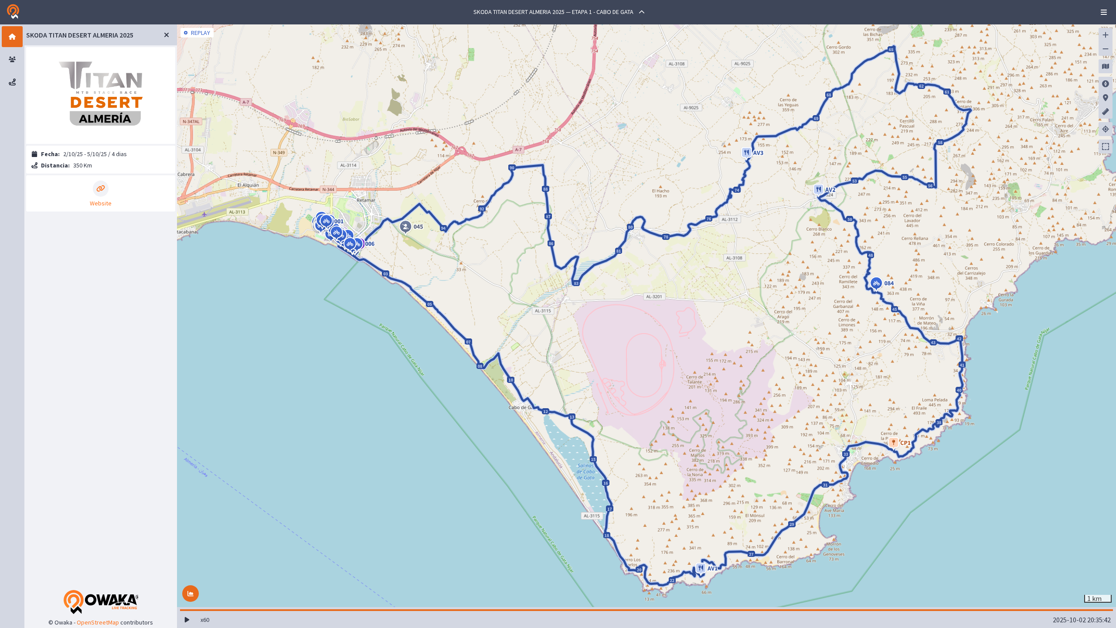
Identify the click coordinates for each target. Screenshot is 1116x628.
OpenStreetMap (98, 622)
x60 (205, 620)
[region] (646, 315)
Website (101, 202)
